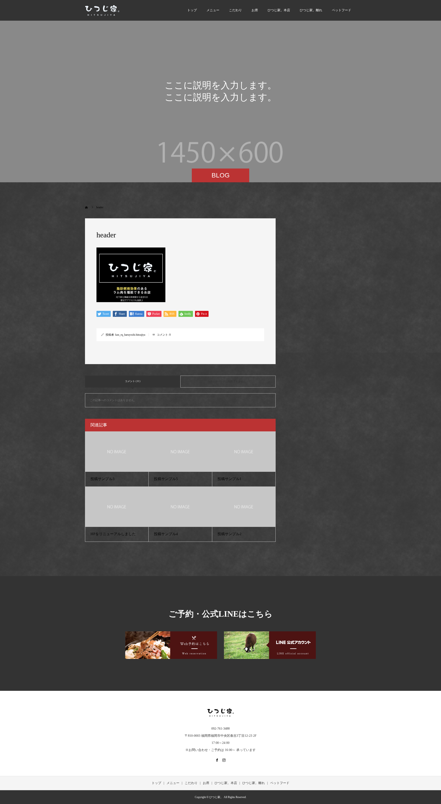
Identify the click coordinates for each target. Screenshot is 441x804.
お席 (255, 10)
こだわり (235, 10)
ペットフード (341, 10)
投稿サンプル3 (102, 479)
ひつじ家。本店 (279, 10)
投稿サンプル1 (229, 479)
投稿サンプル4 (166, 534)
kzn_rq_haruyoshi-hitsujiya (130, 334)
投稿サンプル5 (166, 479)
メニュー (212, 10)
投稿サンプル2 (229, 534)
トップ (192, 10)
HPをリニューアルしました (113, 534)
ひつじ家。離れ (311, 10)
